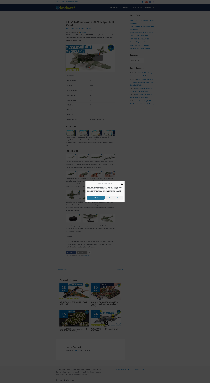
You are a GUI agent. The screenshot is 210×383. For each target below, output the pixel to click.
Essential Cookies (114, 198)
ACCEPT (96, 198)
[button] (122, 184)
